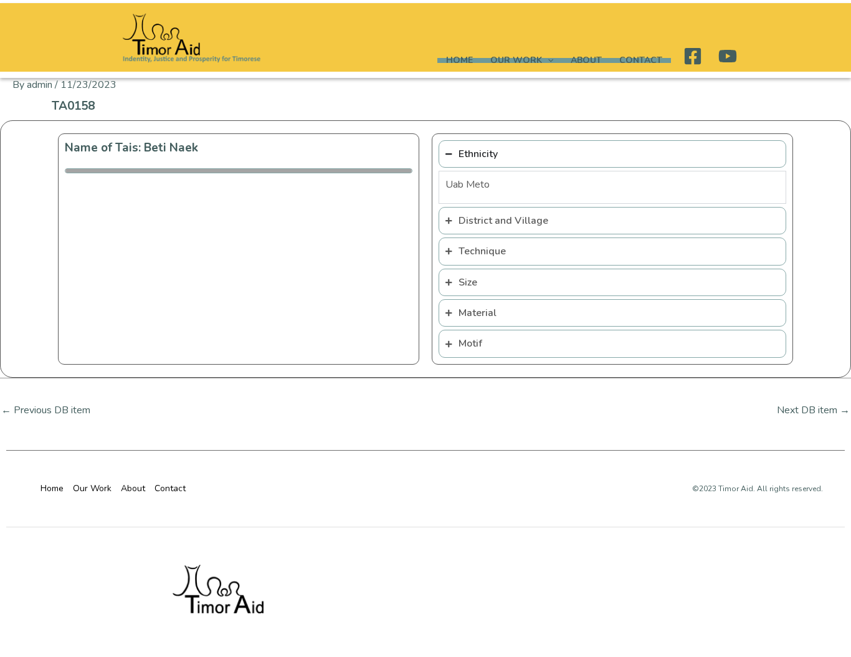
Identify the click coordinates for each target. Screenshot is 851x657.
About (586, 60)
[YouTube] (727, 56)
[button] (547, 60)
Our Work (516, 60)
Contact (640, 60)
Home (459, 60)
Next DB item (813, 410)
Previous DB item (45, 410)
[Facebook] (692, 56)
